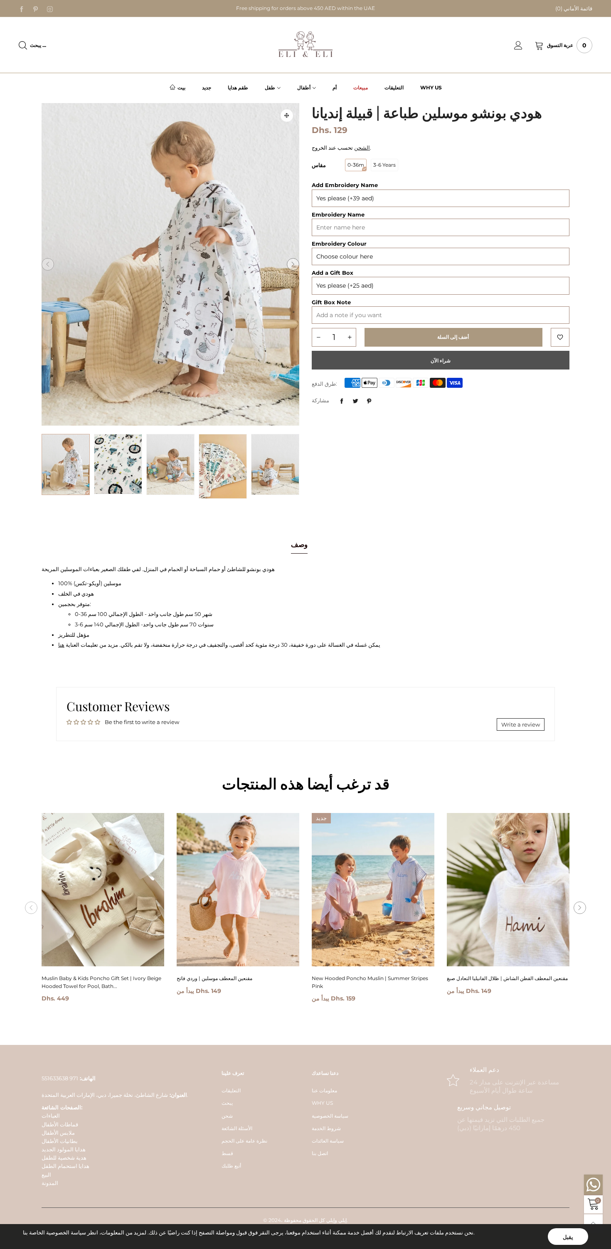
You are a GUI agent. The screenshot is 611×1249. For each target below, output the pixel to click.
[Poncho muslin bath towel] (223, 466)
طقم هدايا (238, 87)
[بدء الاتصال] (524, 45)
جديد (206, 87)
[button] (48, 264)
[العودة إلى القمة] (593, 1223)
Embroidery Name (338, 214)
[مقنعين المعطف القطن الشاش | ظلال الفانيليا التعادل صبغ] (508, 889)
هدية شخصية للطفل (64, 1157)
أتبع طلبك (231, 1166)
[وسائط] (287, 115)
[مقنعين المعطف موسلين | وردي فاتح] (238, 889)
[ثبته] (369, 401)
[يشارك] (341, 401)
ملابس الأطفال (58, 1132)
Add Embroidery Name (345, 185)
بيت (181, 87)
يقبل (568, 1237)
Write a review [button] (520, 724)
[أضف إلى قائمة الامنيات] (560, 337)
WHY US (322, 1103)
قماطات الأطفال (60, 1124)
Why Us (431, 87)
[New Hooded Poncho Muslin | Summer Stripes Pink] (373, 889)
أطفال (303, 87)
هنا (61, 644)
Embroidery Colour (339, 243)
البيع (46, 1174)
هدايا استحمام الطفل (65, 1166)
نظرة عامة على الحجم (244, 1141)
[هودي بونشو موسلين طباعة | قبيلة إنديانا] (118, 464)
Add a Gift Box (332, 272)
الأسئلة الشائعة (237, 1128)
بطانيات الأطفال (60, 1141)
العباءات (51, 1115)
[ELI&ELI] (305, 44)
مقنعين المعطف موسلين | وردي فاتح (214, 978)
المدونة (50, 1183)
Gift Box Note (331, 302)
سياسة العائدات (328, 1141)
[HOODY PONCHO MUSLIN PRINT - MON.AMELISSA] (170, 264)
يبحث (227, 1103)
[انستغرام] (50, 8)
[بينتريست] (36, 8)
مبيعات (360, 87)
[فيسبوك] (22, 8)
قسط (227, 1153)
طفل (270, 87)
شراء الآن (441, 360)
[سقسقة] (355, 401)
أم (335, 87)
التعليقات (394, 87)
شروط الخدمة (326, 1128)
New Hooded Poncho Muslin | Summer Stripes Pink (370, 982)
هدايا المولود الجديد (64, 1149)
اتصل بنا (320, 1153)
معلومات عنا (324, 1090)
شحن (227, 1116)
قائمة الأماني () (573, 8)
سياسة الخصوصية (330, 1116)
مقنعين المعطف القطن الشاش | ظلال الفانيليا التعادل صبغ (507, 978)
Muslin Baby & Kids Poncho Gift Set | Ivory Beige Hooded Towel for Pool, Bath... (101, 982)
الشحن (362, 147)
